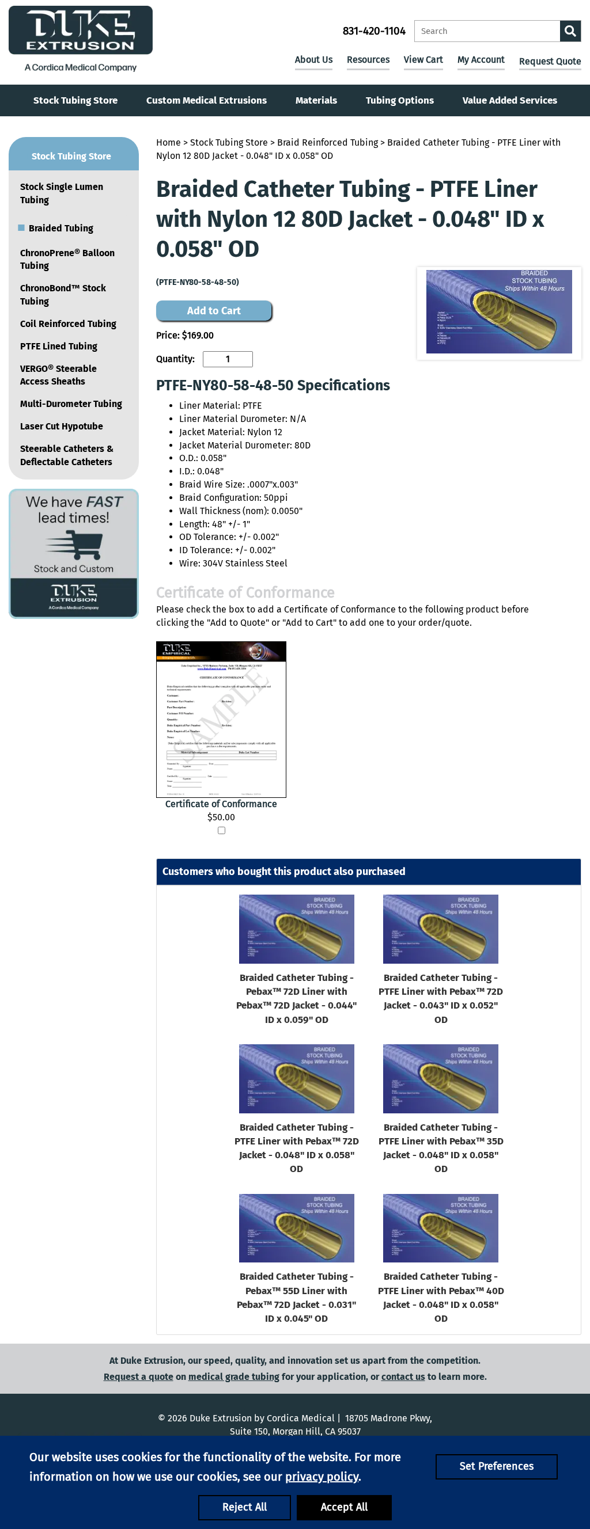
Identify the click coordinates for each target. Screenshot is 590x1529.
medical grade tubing (233, 1376)
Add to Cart (214, 311)
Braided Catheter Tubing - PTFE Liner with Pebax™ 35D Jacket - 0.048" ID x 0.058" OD (441, 1148)
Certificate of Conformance (221, 803)
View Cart (423, 59)
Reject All (244, 1507)
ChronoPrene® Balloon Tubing (67, 260)
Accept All (344, 1507)
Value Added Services (510, 100)
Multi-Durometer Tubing (71, 403)
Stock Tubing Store (75, 100)
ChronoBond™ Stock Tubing (63, 295)
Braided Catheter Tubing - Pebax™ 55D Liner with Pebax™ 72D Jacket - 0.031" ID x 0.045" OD (296, 1298)
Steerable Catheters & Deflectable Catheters (67, 455)
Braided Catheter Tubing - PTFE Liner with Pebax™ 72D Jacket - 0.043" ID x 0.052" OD (441, 999)
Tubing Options (400, 100)
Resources (368, 59)
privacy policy (321, 1477)
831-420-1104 (374, 30)
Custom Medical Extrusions (206, 100)
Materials (316, 100)
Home (168, 142)
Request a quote (138, 1376)
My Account (481, 59)
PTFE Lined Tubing (58, 346)
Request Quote (550, 61)
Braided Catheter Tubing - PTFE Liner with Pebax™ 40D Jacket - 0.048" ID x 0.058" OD (441, 1298)
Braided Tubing (55, 227)
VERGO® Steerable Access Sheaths (58, 375)
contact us (403, 1376)
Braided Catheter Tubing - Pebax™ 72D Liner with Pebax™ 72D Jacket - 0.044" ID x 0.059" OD (296, 999)
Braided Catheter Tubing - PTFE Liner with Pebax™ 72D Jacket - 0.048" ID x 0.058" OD (297, 1148)
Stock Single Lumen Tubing (61, 193)
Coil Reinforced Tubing (68, 323)
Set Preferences (497, 1466)
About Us (313, 59)
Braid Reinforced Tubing (327, 142)
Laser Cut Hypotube (61, 426)
